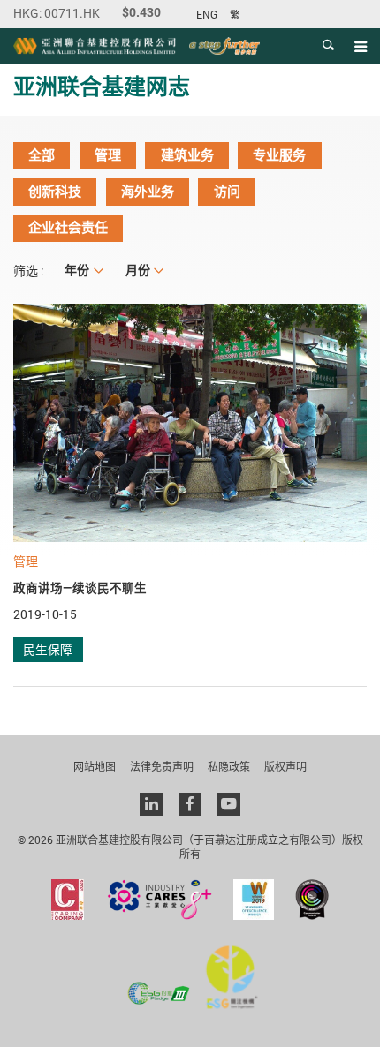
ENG (206, 14)
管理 (108, 155)
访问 (227, 191)
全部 (41, 155)
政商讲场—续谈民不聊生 (80, 588)
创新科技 (54, 191)
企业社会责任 (68, 227)
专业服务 (279, 155)
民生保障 (47, 649)
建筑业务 (187, 155)
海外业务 (147, 191)
